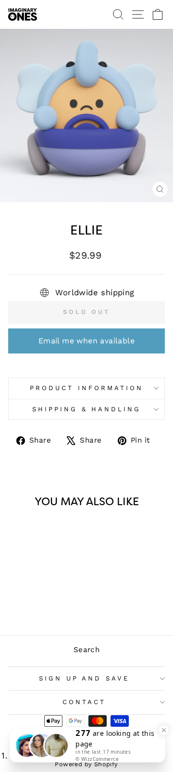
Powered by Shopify (86, 764)
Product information (86, 388)
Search (86, 649)
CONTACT (84, 702)
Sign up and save (84, 678)
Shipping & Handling (86, 409)
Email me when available (86, 340)
